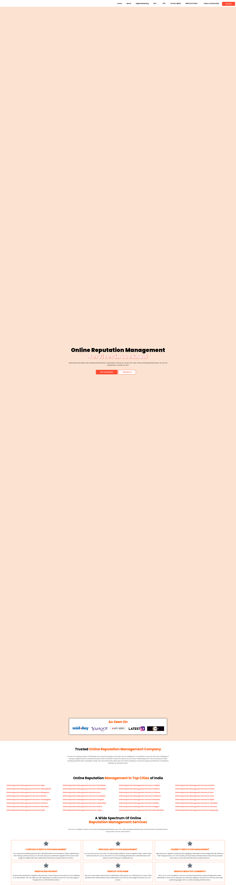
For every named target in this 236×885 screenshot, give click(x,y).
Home (119, 3)
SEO (154, 3)
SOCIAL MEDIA (175, 3)
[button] (156, 3)
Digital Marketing (142, 3)
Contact (228, 4)
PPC (164, 3)
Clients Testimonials (211, 3)
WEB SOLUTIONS (191, 3)
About (128, 3)
